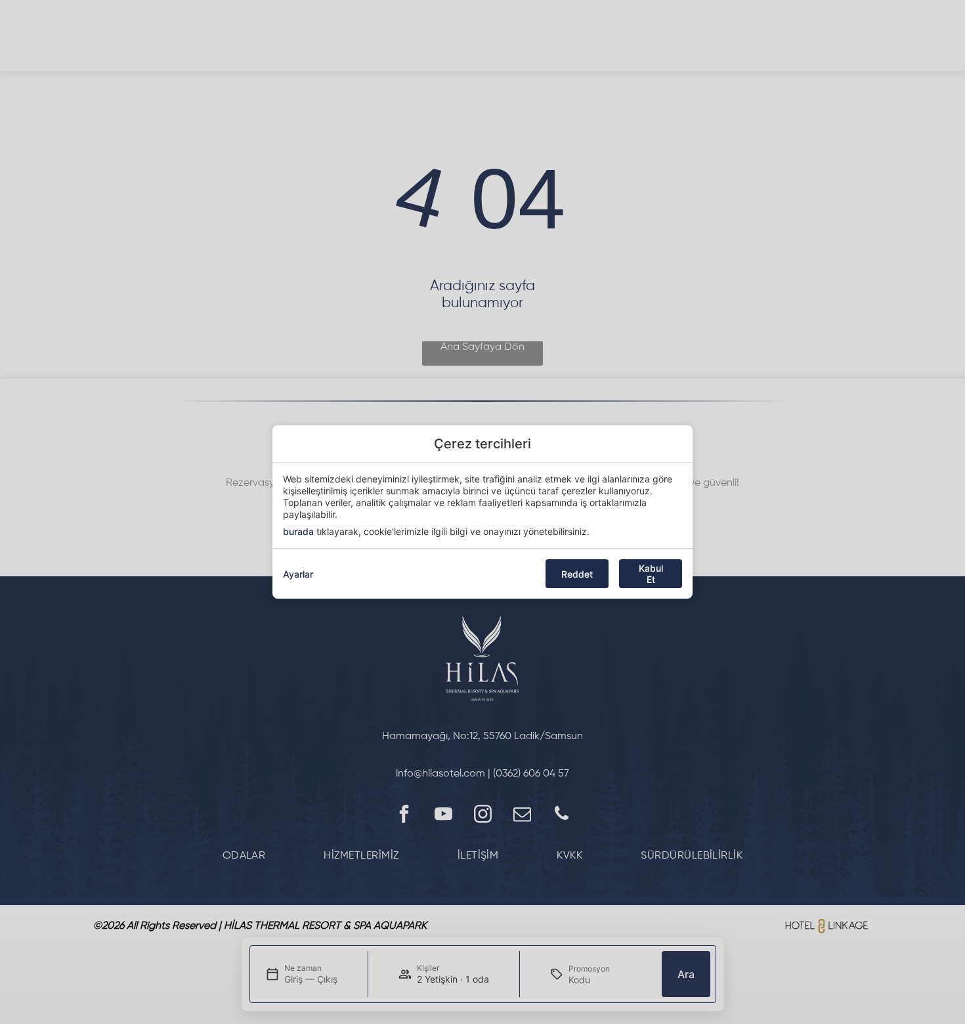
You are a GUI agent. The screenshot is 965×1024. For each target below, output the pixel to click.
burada (298, 531)
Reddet (577, 574)
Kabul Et (651, 574)
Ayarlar (298, 574)
